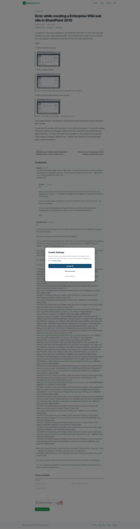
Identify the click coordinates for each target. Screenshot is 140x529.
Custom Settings (70, 276)
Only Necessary (70, 271)
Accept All (70, 266)
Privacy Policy (56, 260)
